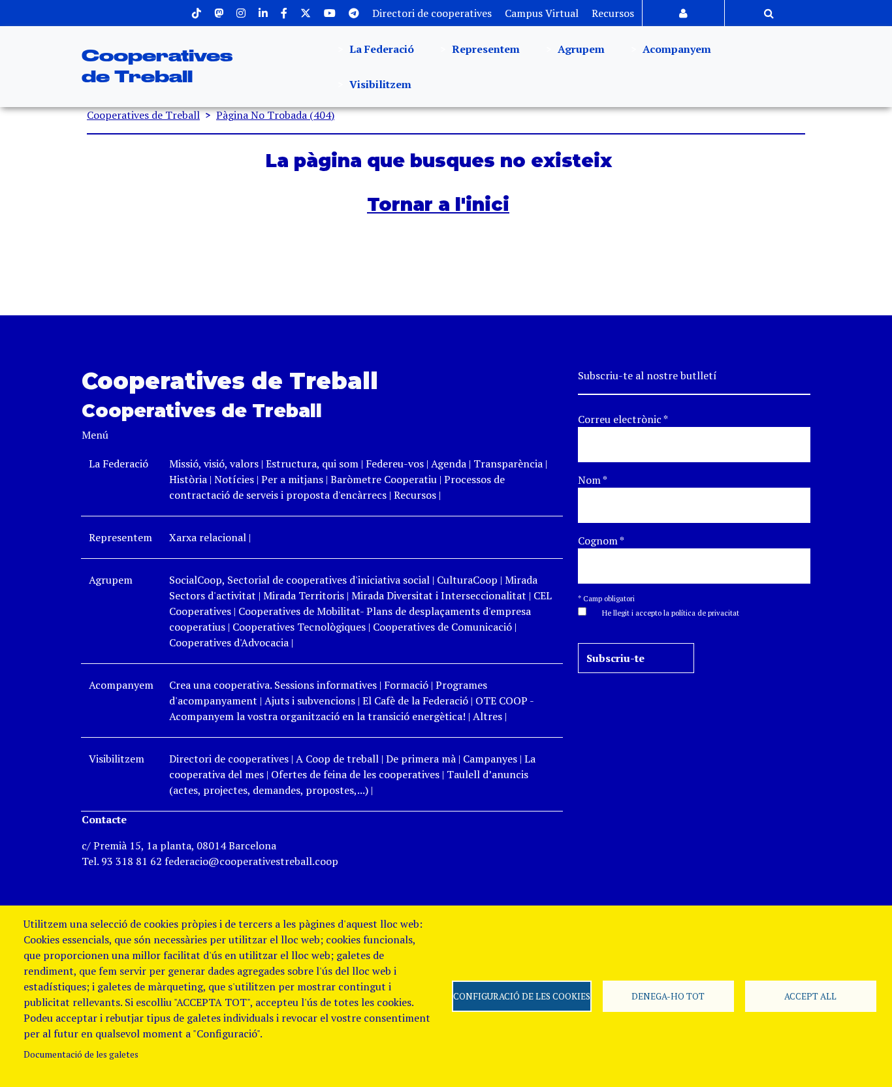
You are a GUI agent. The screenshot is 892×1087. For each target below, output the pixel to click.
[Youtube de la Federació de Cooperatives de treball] (330, 13)
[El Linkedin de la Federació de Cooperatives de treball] (263, 13)
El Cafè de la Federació (415, 700)
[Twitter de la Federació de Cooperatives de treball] (305, 13)
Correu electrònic (623, 419)
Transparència (508, 463)
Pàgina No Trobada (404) (275, 115)
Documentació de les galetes (81, 1054)
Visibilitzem (379, 84)
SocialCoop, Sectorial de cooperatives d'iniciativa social (299, 580)
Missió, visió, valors (214, 463)
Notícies (235, 479)
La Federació (380, 49)
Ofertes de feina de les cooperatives (355, 774)
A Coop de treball (337, 758)
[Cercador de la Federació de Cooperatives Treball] (769, 13)
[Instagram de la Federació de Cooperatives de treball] (241, 13)
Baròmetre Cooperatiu (383, 479)
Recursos (613, 13)
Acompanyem (675, 49)
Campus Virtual (542, 13)
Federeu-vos (395, 463)
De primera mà (421, 758)
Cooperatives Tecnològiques (299, 627)
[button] (664, 612)
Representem (484, 49)
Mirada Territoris (303, 595)
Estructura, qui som (312, 463)
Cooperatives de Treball (143, 115)
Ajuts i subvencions (309, 700)
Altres (487, 716)
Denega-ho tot (668, 996)
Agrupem (580, 49)
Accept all (810, 996)
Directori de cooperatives (432, 13)
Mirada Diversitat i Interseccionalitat (438, 595)
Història (188, 479)
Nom (592, 480)
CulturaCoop (467, 580)
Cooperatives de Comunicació (442, 627)
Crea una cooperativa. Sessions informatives (273, 685)
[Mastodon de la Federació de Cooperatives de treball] (219, 13)
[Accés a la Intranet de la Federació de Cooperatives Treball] (683, 13)
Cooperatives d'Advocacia (229, 642)
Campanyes (490, 758)
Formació (406, 685)
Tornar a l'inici (438, 204)
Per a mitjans (292, 479)
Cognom (601, 540)
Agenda (450, 463)
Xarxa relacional (207, 537)
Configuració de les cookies (521, 996)
